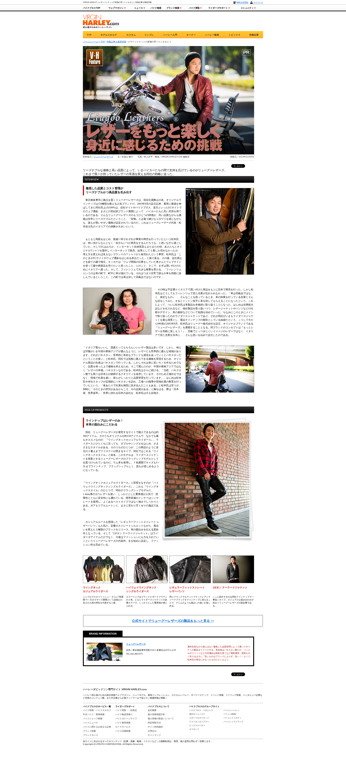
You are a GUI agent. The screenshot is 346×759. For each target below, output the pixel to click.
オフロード (194, 729)
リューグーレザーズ (103, 156)
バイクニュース (90, 722)
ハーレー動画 (212, 35)
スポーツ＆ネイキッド (199, 718)
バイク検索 (155, 8)
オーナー (191, 35)
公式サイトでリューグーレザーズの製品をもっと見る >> (173, 621)
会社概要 (152, 710)
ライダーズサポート (218, 8)
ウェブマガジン (116, 8)
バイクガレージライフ (126, 718)
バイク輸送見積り (124, 714)
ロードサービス (122, 727)
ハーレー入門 (170, 35)
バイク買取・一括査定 (126, 710)
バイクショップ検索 (92, 718)
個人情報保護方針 (156, 714)
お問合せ (152, 731)
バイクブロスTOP (91, 8)
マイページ (258, 2)
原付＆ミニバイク (197, 714)
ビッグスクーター (197, 725)
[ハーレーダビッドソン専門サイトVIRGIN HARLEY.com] (101, 20)
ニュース (138, 8)
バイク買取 (194, 8)
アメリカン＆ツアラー (199, 722)
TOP (89, 35)
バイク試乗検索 (122, 731)
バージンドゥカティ (232, 718)
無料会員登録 (242, 2)
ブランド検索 (172, 8)
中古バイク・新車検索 (94, 714)
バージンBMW (229, 714)
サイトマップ (154, 735)
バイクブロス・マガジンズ (201, 710)
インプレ (149, 35)
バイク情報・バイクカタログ (97, 710)
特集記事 (254, 35)
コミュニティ (247, 8)
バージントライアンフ (233, 722)
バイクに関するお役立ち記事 (97, 727)
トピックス (234, 35)
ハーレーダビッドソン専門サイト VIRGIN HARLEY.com (115, 689)
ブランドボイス (90, 735)
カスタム (131, 35)
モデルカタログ (109, 35)
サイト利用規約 (155, 727)
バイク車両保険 (122, 722)
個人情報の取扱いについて (161, 718)
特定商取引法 (154, 722)
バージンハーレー (231, 710)
